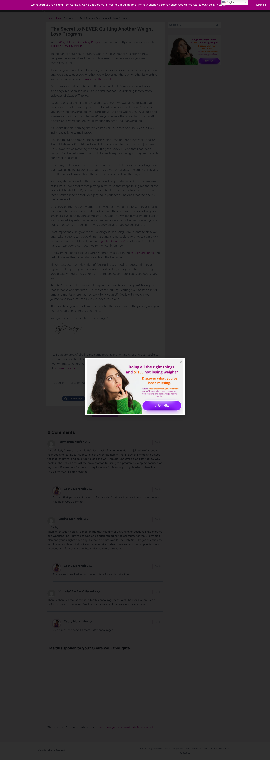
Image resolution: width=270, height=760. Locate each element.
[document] (135, 380)
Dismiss (261, 4)
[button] (181, 355)
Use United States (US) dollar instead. (202, 4)
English (230, 2)
